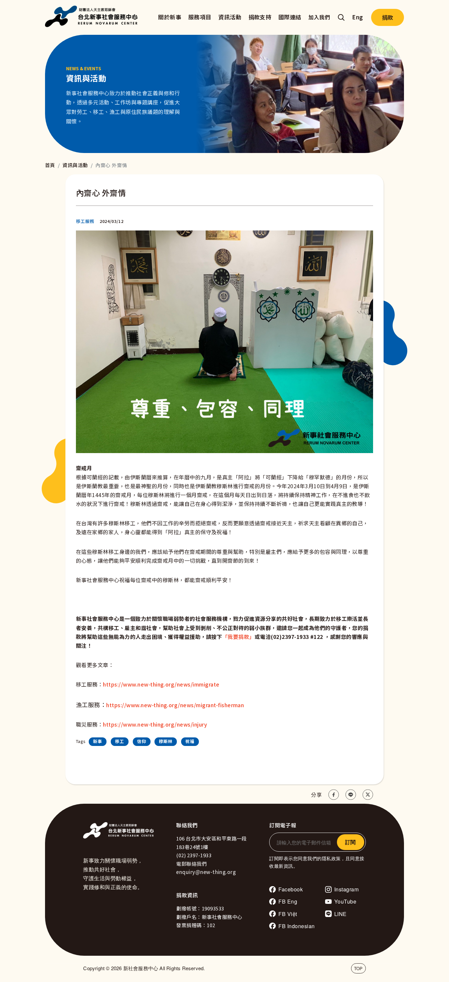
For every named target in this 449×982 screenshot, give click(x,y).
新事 (97, 741)
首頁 (50, 165)
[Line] (350, 794)
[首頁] (93, 17)
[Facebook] (333, 794)
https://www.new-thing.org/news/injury (155, 724)
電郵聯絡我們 (191, 863)
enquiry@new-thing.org (206, 871)
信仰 (141, 741)
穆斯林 (166, 741)
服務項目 (199, 17)
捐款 (387, 17)
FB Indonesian (296, 926)
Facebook (290, 889)
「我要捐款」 (238, 637)
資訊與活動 (75, 165)
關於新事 (169, 17)
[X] (368, 794)
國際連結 (289, 17)
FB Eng (287, 901)
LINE (340, 914)
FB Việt (287, 914)
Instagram (346, 889)
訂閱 (350, 842)
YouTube (345, 901)
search (341, 17)
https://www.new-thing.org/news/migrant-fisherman (175, 705)
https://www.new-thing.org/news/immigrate (161, 684)
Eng (357, 17)
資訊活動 (229, 17)
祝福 (190, 741)
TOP (358, 968)
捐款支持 (260, 17)
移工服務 (85, 221)
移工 (119, 741)
